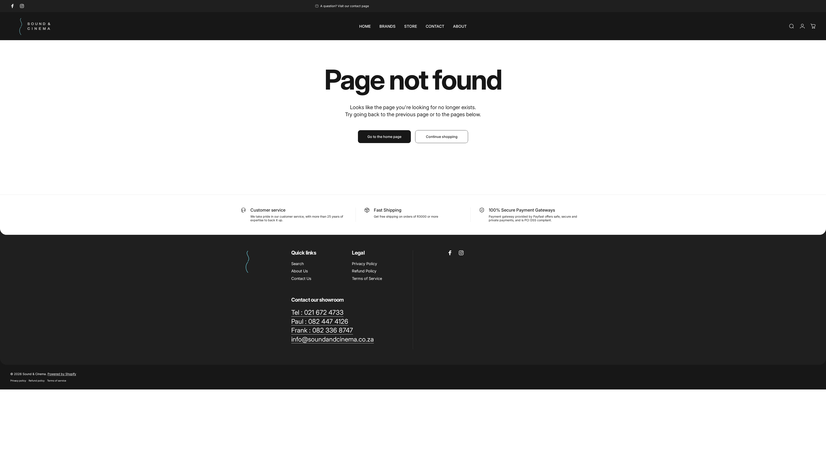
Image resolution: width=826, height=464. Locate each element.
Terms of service (56, 380)
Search (297, 263)
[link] (317, 312)
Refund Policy (364, 271)
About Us (299, 271)
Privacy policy (18, 380)
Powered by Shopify (62, 374)
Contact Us (301, 278)
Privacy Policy (364, 263)
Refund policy (37, 380)
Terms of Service (367, 278)
